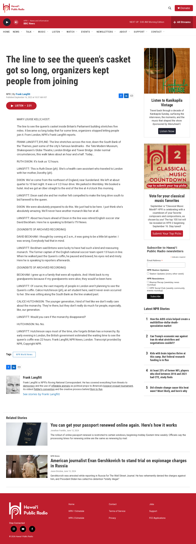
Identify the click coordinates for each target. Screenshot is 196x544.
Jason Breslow (57, 471)
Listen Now (167, 131)
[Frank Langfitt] (13, 385)
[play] (6, 22)
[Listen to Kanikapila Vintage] (167, 71)
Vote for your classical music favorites (167, 198)
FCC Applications (157, 518)
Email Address (155, 260)
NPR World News (24, 354)
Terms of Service (117, 511)
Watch (71, 32)
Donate (185, 8)
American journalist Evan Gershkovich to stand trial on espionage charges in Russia (119, 463)
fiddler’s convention (44, 389)
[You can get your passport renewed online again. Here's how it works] (26, 434)
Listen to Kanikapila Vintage (166, 102)
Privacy (112, 518)
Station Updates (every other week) (166, 273)
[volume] (16, 22)
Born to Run (96, 389)
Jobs (151, 504)
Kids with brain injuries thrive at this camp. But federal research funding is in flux (168, 357)
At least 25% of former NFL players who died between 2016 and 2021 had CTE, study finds (169, 374)
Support (153, 511)
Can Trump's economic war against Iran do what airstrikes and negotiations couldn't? (169, 340)
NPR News (55, 456)
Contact (113, 504)
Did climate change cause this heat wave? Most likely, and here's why (169, 389)
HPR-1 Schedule (76, 511)
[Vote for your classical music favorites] (167, 166)
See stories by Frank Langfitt (41, 394)
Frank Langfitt (23, 94)
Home (6, 32)
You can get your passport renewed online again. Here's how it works (114, 425)
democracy (29, 385)
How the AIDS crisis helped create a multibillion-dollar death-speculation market (170, 322)
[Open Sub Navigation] (22, 32)
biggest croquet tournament (118, 385)
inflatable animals (60, 385)
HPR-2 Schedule (76, 518)
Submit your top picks (167, 233)
